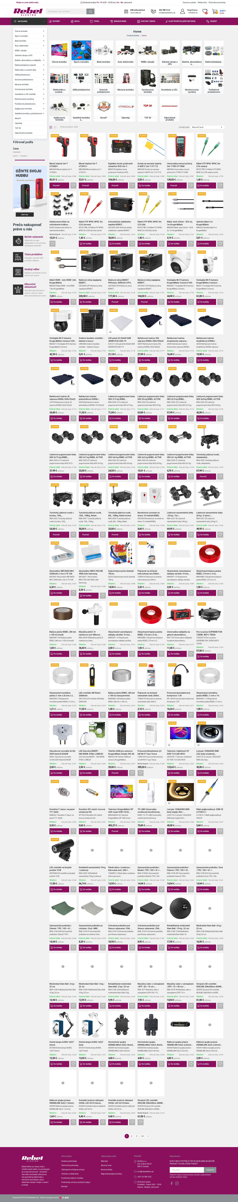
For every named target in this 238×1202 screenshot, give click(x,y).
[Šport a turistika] (81, 50)
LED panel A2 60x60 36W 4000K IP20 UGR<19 (119, 339)
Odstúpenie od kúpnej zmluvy (72, 1170)
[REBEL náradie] (147, 50)
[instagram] (177, 1183)
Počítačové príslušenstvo (25, 104)
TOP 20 (18, 128)
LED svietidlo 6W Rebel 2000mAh (89, 694)
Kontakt (64, 1186)
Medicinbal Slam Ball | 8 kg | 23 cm (209, 927)
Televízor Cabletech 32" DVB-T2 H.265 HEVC (178, 752)
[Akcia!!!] (103, 106)
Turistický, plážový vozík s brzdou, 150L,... (61, 514)
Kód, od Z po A (207, 127)
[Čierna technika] (59, 50)
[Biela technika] (103, 50)
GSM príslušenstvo (22, 75)
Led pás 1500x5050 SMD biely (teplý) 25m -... (178, 810)
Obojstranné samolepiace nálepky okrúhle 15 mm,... (120, 633)
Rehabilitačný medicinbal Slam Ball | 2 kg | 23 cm (119, 985)
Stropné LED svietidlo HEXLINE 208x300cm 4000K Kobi (150, 1102)
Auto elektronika (21, 46)
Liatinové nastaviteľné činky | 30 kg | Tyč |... (180, 514)
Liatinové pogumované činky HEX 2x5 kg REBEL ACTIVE (121, 455)
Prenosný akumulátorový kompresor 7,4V (178, 694)
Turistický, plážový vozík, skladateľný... (207, 455)
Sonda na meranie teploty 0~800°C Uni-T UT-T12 (149, 164)
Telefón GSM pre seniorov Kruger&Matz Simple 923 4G (121, 752)
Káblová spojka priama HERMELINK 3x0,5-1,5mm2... (62, 1101)
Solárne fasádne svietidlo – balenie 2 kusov (91, 339)
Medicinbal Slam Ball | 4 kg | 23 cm (91, 985)
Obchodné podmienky (217, 2)
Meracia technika (22, 84)
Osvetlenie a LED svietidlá (25, 94)
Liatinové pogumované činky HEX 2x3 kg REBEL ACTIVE (151, 455)
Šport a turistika (21, 36)
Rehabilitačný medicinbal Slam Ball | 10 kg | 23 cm (178, 927)
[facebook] (172, 1183)
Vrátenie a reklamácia (69, 1174)
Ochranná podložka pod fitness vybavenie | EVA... (119, 927)
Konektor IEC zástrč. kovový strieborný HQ (92, 810)
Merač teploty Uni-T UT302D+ (58, 164)
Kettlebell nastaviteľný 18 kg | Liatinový (92, 868)
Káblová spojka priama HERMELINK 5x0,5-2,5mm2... (180, 1043)
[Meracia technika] (125, 78)
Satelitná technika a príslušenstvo (28, 113)
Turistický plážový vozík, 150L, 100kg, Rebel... (90, 514)
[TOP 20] (147, 106)
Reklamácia (202, 2)
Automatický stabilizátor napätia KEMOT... (119, 223)
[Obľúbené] (73, 185)
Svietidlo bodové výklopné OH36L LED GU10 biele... (120, 1101)
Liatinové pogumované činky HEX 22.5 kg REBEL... (180, 397)
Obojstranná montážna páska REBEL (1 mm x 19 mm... (207, 694)
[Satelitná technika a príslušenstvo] (81, 106)
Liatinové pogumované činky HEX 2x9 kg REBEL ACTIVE (209, 397)
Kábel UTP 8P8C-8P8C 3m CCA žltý (149, 223)
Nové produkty (106, 1170)
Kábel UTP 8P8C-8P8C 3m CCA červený (91, 223)
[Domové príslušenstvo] (103, 78)
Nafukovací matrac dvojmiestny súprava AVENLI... (176, 339)
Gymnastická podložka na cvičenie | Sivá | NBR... (91, 927)
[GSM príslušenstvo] (81, 78)
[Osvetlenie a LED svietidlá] (169, 78)
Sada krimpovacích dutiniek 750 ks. (121, 572)
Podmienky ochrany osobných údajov (75, 1182)
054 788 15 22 (164, 10)
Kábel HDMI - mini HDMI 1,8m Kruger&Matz (62, 281)
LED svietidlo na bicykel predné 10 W (60, 868)
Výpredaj (18, 123)
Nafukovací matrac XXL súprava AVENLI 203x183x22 (151, 339)
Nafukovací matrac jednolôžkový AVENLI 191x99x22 (88, 398)
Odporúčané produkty (23, 133)
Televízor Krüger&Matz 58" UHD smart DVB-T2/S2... (120, 810)
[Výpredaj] (125, 106)
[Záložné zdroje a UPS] (169, 50)
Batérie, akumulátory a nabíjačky (28, 60)
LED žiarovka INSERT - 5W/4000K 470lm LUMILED (91, 752)
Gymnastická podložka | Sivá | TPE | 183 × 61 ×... (209, 868)
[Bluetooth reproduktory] (30, 193)
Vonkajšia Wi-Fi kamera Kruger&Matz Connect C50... (180, 281)
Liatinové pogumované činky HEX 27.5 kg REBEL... (121, 397)
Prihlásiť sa (193, 13)
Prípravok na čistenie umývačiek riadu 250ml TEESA (148, 694)
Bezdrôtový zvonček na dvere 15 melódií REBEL (149, 514)
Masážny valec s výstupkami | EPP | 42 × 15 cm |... (151, 985)
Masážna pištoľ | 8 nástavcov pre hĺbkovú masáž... (89, 633)
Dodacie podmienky (69, 1161)
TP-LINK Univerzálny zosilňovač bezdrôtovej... (149, 810)
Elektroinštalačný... (214, 62)
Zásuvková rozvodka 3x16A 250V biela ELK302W (62, 752)
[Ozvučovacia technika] (147, 78)
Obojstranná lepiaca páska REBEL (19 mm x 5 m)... (150, 633)
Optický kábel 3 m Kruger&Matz (204, 223)
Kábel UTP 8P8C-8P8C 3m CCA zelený (208, 164)
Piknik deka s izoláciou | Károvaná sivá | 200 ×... (119, 868)
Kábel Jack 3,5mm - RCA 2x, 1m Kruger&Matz (180, 223)
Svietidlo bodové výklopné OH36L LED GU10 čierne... (91, 1101)
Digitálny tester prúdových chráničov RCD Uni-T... (120, 164)
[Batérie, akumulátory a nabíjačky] (192, 50)
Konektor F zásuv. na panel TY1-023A (61, 810)
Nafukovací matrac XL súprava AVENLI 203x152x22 (62, 397)
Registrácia (192, 10)
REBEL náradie (21, 50)
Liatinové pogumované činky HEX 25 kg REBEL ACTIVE (151, 397)
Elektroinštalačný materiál (25, 65)
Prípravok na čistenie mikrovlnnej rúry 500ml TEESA (148, 572)
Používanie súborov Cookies (72, 1178)
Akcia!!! (18, 118)
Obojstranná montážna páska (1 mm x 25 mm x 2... (61, 694)
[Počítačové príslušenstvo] (214, 78)
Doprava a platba (189, 2)
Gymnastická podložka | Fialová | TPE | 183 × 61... (178, 868)
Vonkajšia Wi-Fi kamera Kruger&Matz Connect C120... (207, 281)
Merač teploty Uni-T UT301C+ (88, 164)
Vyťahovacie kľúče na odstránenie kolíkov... (59, 223)
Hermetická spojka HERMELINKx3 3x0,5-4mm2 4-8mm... (150, 1043)
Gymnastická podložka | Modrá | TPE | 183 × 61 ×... (149, 868)
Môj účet (104, 1161)
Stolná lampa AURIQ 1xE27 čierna (61, 1043)
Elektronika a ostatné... (59, 91)
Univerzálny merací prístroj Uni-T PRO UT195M (179, 164)
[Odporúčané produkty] (169, 106)
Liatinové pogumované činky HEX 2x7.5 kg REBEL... (62, 455)
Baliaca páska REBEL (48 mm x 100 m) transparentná (121, 694)
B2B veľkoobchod (137, 10)
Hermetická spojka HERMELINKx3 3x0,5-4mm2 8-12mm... (120, 1043)
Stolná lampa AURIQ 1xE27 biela (91, 1043)
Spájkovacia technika (23, 109)
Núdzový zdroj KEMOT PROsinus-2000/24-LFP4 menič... (119, 281)
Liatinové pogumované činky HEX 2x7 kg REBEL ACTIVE (92, 455)
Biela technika (20, 41)
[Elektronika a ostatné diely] (59, 78)
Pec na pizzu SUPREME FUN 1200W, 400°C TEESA (209, 633)
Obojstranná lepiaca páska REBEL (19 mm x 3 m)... (208, 572)
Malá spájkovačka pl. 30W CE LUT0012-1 (209, 810)
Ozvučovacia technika (24, 89)
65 (143, 1136)
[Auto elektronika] (125, 50)
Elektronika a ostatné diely (25, 70)
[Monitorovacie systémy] (192, 78)
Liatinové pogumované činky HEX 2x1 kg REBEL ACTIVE (180, 455)
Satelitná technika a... (81, 119)
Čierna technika (21, 31)
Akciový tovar (106, 1165)
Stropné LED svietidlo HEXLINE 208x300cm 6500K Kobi (208, 985)
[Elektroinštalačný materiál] (214, 50)
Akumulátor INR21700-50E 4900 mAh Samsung (91, 572)
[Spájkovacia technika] (59, 106)
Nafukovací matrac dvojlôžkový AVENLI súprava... (205, 339)
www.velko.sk (135, 13)
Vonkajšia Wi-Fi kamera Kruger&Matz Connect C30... (62, 339)
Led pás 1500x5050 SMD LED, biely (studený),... (207, 752)
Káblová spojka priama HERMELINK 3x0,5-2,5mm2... (209, 1043)
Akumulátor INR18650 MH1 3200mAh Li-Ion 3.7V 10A (61, 572)
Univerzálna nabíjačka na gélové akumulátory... (178, 633)
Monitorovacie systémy (24, 99)
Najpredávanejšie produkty (111, 1174)
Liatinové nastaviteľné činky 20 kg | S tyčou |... (209, 514)
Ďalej (148, 1136)
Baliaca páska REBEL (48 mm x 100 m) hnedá (62, 633)
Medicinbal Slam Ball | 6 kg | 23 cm (62, 985)
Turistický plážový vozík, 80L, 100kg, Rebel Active (119, 514)
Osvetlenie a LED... (169, 90)
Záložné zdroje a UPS (23, 55)
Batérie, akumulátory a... (192, 63)
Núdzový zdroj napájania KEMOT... (90, 281)
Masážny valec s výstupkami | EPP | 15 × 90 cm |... (180, 985)
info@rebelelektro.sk (167, 13)
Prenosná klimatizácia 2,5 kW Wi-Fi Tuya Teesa (149, 752)
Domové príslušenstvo (24, 80)
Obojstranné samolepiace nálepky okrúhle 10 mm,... (179, 572)
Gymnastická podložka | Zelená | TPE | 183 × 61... (60, 927)
